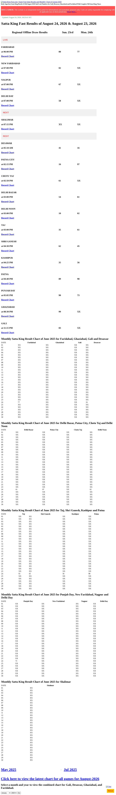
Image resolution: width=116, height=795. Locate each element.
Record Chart (7, 56)
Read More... (72, 12)
